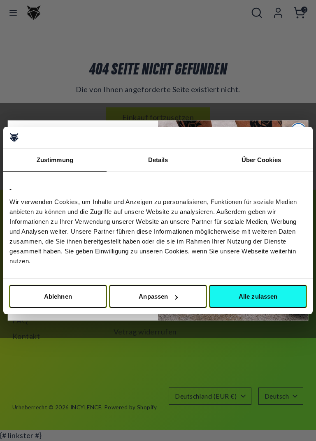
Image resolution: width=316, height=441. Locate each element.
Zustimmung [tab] (55, 159)
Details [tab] (158, 159)
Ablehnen (58, 296)
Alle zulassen (258, 296)
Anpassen (153, 296)
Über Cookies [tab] (261, 159)
